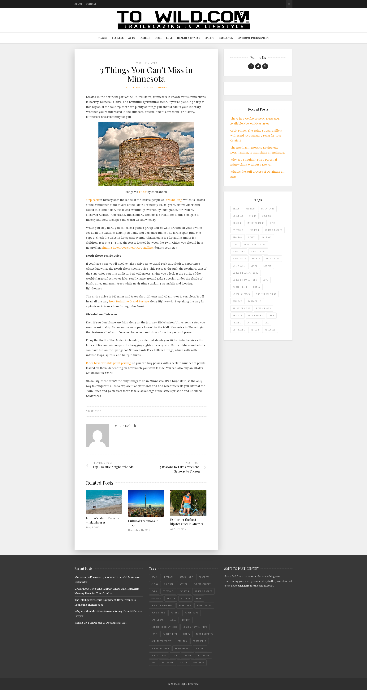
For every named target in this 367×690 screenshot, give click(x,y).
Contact (91, 3)
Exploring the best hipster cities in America (187, 522)
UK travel (253, 323)
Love (169, 38)
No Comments (158, 87)
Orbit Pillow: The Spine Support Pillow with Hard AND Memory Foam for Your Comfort (256, 135)
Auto (131, 38)
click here (243, 585)
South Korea (255, 315)
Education (226, 38)
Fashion (145, 38)
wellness (270, 330)
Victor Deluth (135, 87)
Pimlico (237, 301)
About (78, 3)
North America (241, 294)
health (252, 237)
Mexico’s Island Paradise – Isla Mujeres (103, 520)
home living (258, 251)
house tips (272, 258)
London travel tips (245, 280)
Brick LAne (267, 209)
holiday (266, 237)
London (267, 266)
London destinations (245, 273)
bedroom (250, 209)
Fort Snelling (173, 200)
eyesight (238, 230)
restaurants (263, 308)
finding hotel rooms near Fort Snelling (128, 247)
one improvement (266, 294)
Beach (236, 209)
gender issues (273, 230)
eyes (272, 223)
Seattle (237, 315)
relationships (241, 308)
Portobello (254, 301)
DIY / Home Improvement (253, 38)
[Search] (289, 4)
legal (254, 266)
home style (239, 258)
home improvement (255, 244)
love (265, 280)
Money (256, 287)
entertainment (255, 223)
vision (255, 330)
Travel (102, 38)
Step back (92, 200)
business (238, 216)
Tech (158, 38)
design (237, 223)
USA (267, 323)
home (235, 244)
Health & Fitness (188, 38)
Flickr (143, 192)
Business (118, 38)
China (252, 216)
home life (239, 251)
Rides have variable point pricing (108, 363)
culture (266, 216)
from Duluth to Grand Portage (129, 301)
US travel (239, 330)
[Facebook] (251, 66)
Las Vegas (239, 266)
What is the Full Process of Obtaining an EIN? (101, 622)
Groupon (237, 237)
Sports (209, 38)
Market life (240, 287)
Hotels (256, 258)
